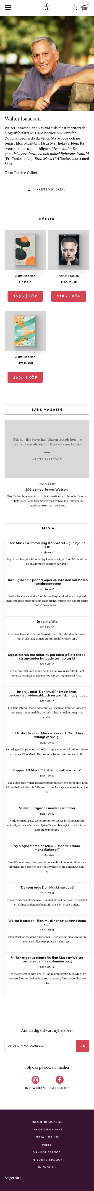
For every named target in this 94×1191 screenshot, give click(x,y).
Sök (75, 8)
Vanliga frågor (47, 1152)
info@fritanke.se (47, 1122)
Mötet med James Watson (47, 489)
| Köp (25, 296)
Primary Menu (8, 7)
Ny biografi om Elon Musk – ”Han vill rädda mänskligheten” (47, 848)
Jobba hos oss (47, 1137)
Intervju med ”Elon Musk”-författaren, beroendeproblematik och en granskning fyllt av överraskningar (47, 695)
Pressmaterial (51, 189)
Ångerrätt (13, 1178)
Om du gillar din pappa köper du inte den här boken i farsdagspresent (47, 582)
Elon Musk (69, 282)
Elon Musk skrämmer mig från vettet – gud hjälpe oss (47, 545)
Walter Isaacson (25, 276)
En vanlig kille (47, 621)
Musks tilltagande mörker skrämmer (47, 808)
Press (47, 1144)
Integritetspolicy (47, 1160)
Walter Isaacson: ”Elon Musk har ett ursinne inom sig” (47, 922)
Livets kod (25, 363)
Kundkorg (84, 8)
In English (47, 1167)
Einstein (25, 282)
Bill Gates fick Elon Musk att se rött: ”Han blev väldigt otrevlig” (47, 735)
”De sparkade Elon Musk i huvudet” (47, 887)
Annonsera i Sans (47, 1129)
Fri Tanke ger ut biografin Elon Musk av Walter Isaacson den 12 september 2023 (47, 959)
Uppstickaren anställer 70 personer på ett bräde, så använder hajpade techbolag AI (47, 656)
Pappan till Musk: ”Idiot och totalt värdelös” (47, 770)
